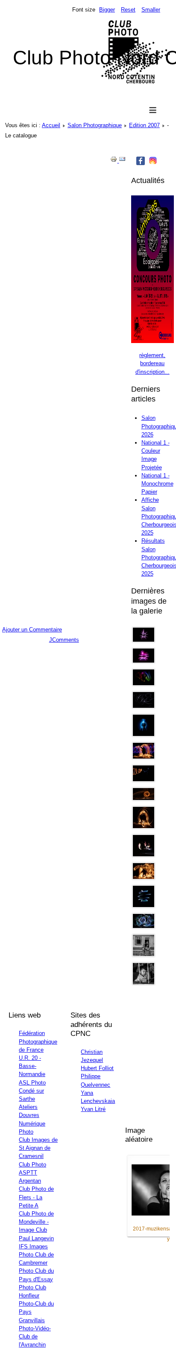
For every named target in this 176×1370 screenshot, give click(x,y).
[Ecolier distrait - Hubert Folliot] (143, 983)
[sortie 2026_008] (143, 684)
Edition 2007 (144, 125)
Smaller (150, 9)
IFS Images (33, 1246)
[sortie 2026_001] (143, 905)
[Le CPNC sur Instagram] (153, 162)
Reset (128, 9)
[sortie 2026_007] (143, 798)
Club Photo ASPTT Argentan (32, 1172)
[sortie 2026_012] (143, 661)
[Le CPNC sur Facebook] (140, 163)
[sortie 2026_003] (143, 855)
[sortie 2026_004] (143, 877)
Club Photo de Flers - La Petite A (36, 1197)
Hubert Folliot (97, 1068)
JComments (64, 640)
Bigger (107, 9)
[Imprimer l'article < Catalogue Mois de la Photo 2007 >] (114, 160)
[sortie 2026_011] (143, 640)
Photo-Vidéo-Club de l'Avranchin (35, 1336)
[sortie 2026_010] (143, 734)
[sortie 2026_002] (143, 826)
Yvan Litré (93, 1109)
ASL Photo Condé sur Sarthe (32, 1090)
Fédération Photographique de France (38, 1041)
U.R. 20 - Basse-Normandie (32, 1066)
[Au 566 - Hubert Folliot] (143, 954)
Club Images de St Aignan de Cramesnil (38, 1148)
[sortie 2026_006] (143, 780)
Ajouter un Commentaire (32, 629)
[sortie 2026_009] (143, 706)
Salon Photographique (94, 125)
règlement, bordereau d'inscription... (152, 363)
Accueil (51, 125)
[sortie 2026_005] (143, 757)
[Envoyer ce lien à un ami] (122, 160)
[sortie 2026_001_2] (143, 926)
